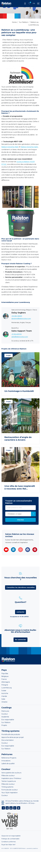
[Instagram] (20, 549)
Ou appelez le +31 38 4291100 (19, 616)
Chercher (20, 520)
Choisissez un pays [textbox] (14, 514)
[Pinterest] (34, 549)
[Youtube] (6, 549)
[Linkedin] (13, 549)
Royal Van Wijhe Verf (8, 844)
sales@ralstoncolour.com (19, 337)
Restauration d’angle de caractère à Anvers (18, 438)
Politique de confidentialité (10, 839)
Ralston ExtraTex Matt (9, 147)
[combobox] (20, 514)
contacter (20, 612)
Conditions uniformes (8, 842)
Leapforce (35, 848)
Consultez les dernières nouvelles (20, 587)
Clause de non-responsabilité (10, 836)
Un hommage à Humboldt (19, 391)
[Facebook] (27, 549)
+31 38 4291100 (16, 334)
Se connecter (20, 640)
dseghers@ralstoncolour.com (21, 318)
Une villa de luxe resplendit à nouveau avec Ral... (19, 487)
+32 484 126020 (16, 316)
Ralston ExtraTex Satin (29, 147)
